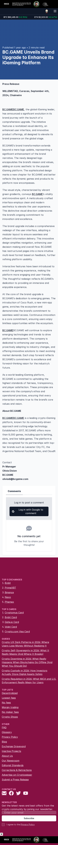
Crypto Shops (10, 716)
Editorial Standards (12, 765)
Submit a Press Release (15, 779)
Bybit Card (11, 617)
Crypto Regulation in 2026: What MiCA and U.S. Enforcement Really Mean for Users (29, 680)
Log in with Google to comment (31, 511)
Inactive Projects (11, 751)
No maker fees (10, 712)
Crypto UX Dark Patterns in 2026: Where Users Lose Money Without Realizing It (25, 644)
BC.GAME (7, 109)
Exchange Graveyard (14, 746)
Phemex (9, 601)
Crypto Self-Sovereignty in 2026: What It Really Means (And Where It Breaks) (25, 652)
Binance (9, 592)
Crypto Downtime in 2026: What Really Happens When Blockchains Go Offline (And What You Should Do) (27, 662)
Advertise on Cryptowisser (17, 774)
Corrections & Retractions (17, 770)
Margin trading (10, 707)
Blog (4, 741)
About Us (7, 755)
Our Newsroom (10, 760)
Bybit (8, 582)
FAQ (4, 727)
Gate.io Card (12, 622)
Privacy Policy (10, 736)
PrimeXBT (10, 587)
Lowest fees (9, 697)
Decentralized (10, 693)
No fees (6, 702)
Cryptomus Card (14, 612)
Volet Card (11, 626)
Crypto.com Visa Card (17, 631)
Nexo (8, 597)
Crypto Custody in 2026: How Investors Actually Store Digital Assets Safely (24, 672)
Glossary (7, 732)
